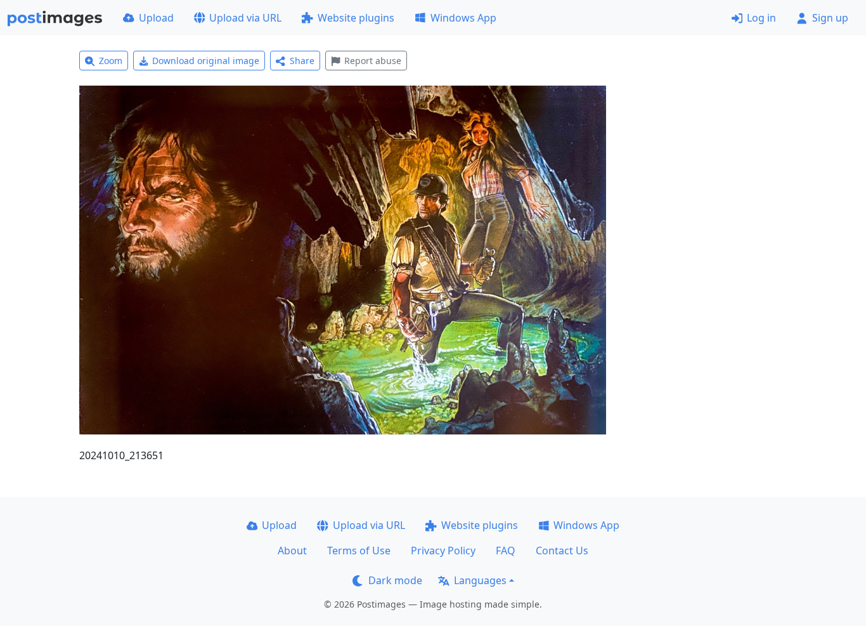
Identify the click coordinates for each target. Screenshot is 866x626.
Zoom (110, 61)
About (292, 551)
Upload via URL (245, 18)
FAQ (505, 551)
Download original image (205, 61)
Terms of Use (359, 551)
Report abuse (372, 61)
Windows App (463, 18)
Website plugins (356, 18)
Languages (480, 580)
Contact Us (562, 551)
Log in (761, 18)
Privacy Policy (443, 551)
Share (302, 61)
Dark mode (395, 580)
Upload (156, 18)
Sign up (830, 18)
